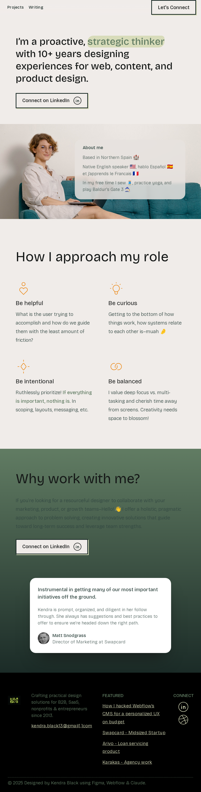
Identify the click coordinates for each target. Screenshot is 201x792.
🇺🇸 (133, 167)
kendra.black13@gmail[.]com (61, 726)
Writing (36, 7)
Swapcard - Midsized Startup (133, 732)
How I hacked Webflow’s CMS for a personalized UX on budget (131, 713)
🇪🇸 (170, 167)
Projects (15, 7)
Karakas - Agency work (127, 762)
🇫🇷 (136, 173)
